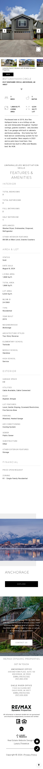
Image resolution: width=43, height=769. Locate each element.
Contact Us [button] (22, 642)
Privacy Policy (30, 755)
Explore (21, 584)
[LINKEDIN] (21, 729)
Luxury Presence (21, 743)
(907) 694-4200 (21, 695)
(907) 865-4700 (21, 679)
